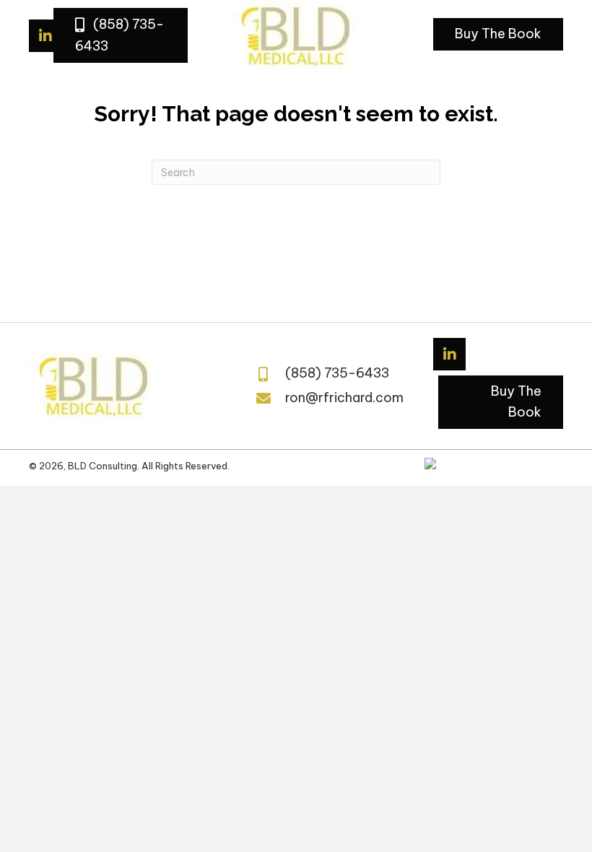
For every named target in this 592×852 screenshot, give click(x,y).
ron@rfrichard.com (344, 397)
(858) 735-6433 (337, 373)
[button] (120, 35)
